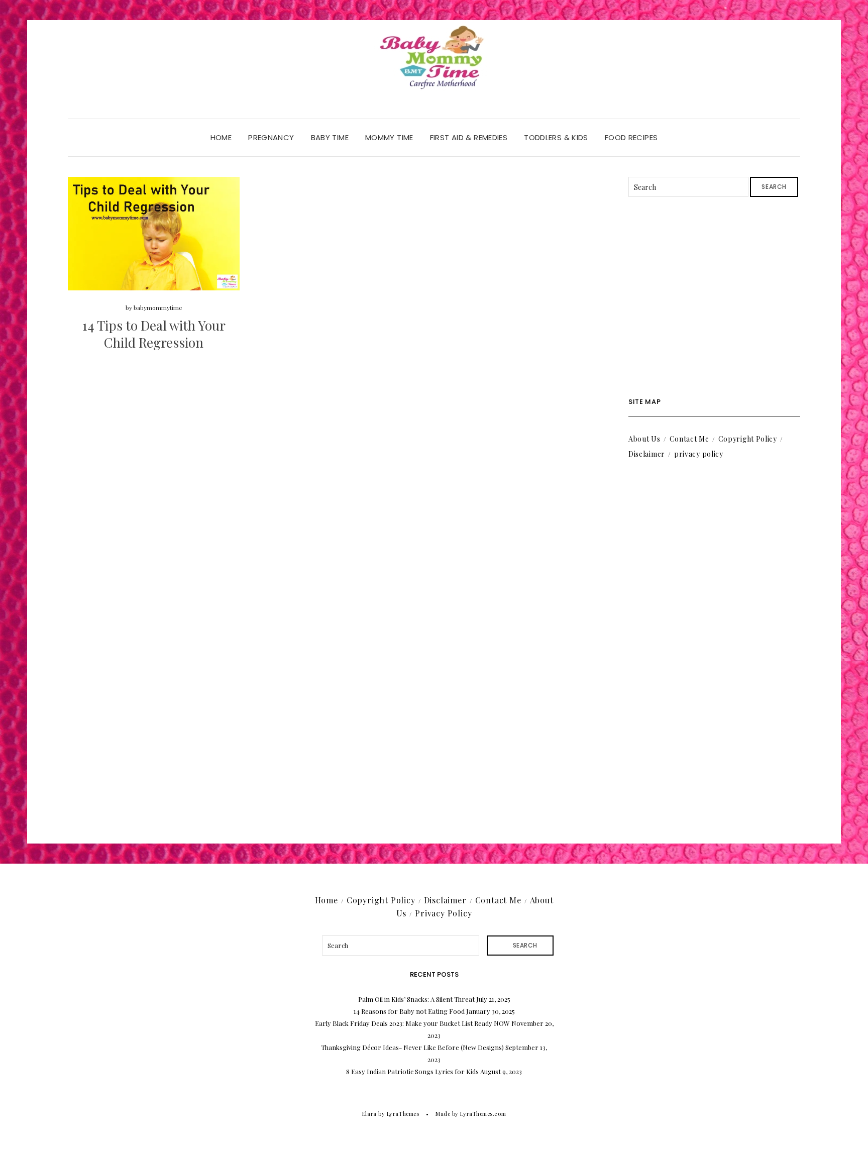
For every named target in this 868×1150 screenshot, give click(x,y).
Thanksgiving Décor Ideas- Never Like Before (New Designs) (412, 1047)
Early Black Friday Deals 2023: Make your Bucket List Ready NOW (412, 1023)
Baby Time (330, 137)
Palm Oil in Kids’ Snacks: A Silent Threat (416, 999)
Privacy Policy (443, 913)
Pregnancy (271, 137)
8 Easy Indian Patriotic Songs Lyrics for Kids (412, 1071)
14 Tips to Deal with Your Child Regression (154, 334)
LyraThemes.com (483, 1113)
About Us (644, 439)
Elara (369, 1113)
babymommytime (158, 307)
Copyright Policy (747, 439)
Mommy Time (389, 137)
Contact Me (689, 439)
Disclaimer (646, 454)
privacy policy (698, 454)
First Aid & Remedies (469, 137)
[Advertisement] (714, 297)
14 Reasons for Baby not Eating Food (409, 1011)
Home (221, 137)
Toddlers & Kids (556, 137)
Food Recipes (631, 137)
